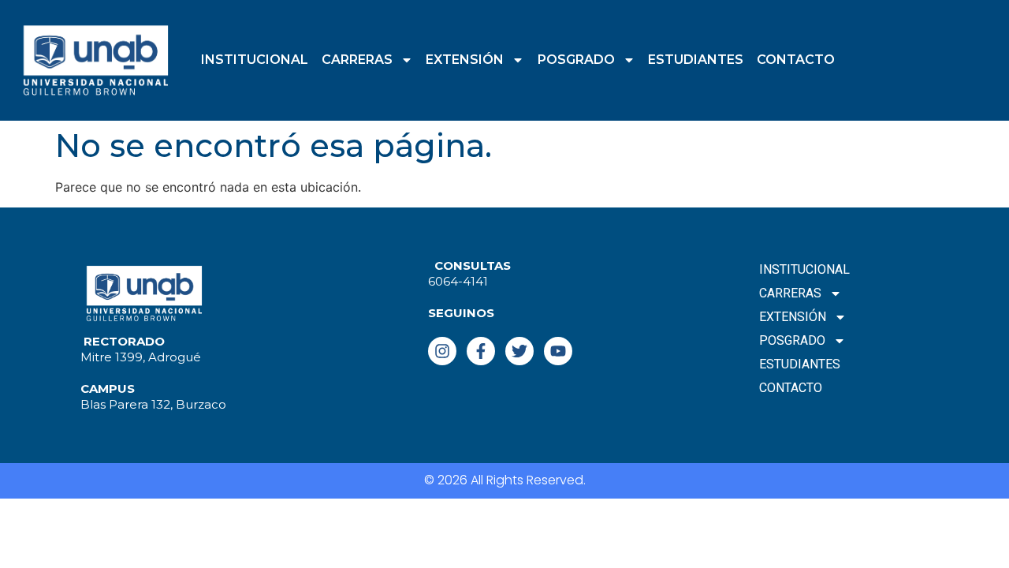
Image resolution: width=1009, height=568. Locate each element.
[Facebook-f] (481, 351)
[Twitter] (519, 351)
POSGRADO (576, 59)
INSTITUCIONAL (254, 59)
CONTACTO (796, 59)
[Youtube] (558, 351)
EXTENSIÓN (465, 59)
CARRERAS (357, 59)
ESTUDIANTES (695, 59)
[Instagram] (442, 351)
